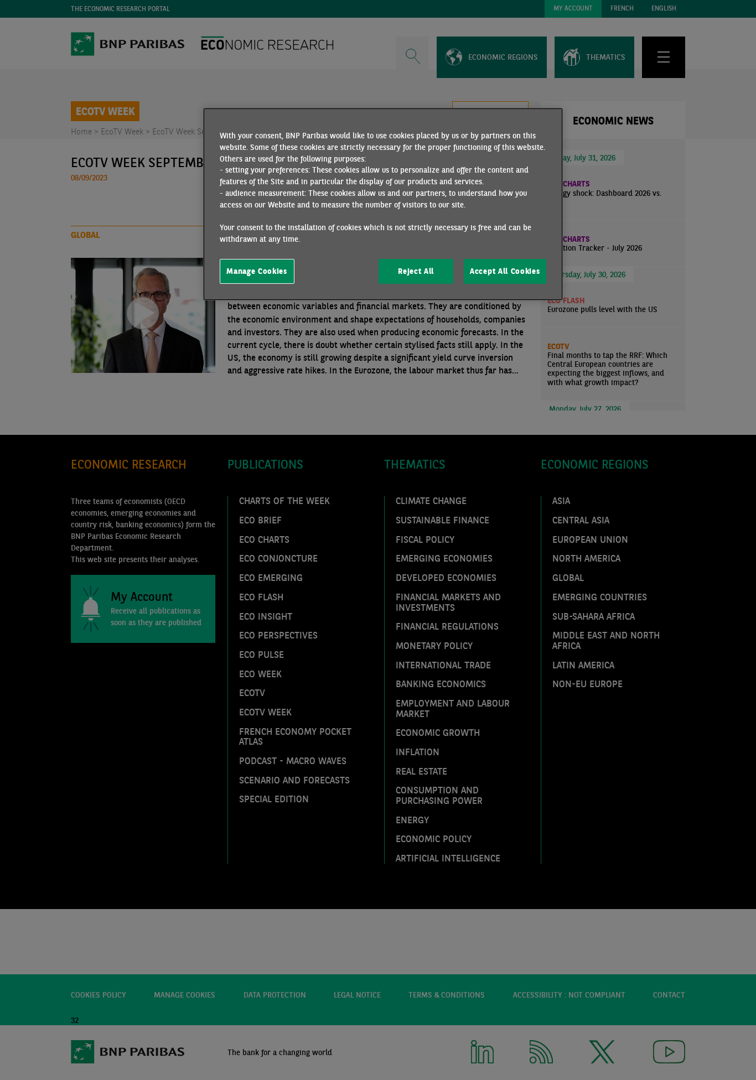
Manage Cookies (256, 271)
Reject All (416, 271)
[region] (383, 204)
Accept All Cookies (505, 271)
